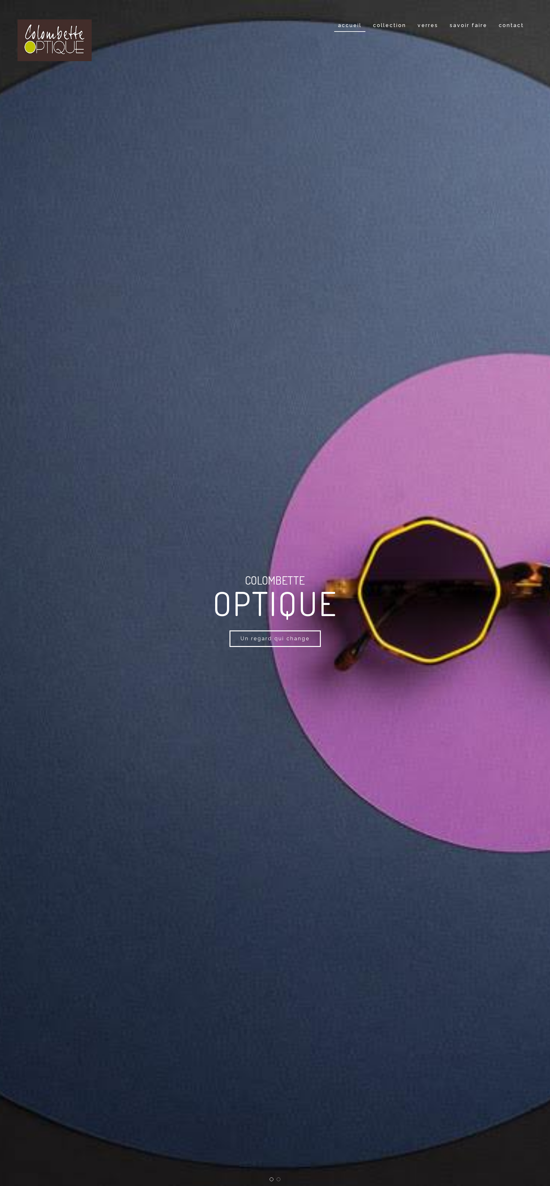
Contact (511, 25)
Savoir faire (468, 25)
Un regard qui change (275, 639)
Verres (428, 25)
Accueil (350, 25)
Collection (389, 25)
